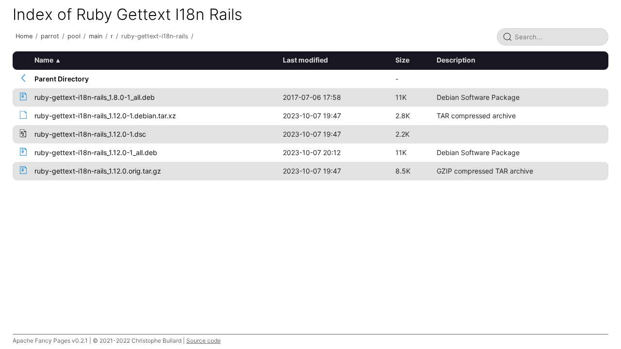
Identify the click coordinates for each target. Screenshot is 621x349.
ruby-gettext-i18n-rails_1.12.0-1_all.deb (95, 152)
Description (456, 60)
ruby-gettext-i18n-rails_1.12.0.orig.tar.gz (97, 171)
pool (74, 36)
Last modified (305, 60)
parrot (50, 36)
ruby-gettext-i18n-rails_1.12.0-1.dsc (90, 134)
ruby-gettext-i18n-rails (154, 36)
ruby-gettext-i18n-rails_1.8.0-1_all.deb (94, 97)
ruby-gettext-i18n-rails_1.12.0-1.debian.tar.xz (105, 115)
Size (402, 60)
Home (24, 36)
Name (43, 60)
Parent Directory (61, 79)
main (95, 36)
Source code (203, 340)
